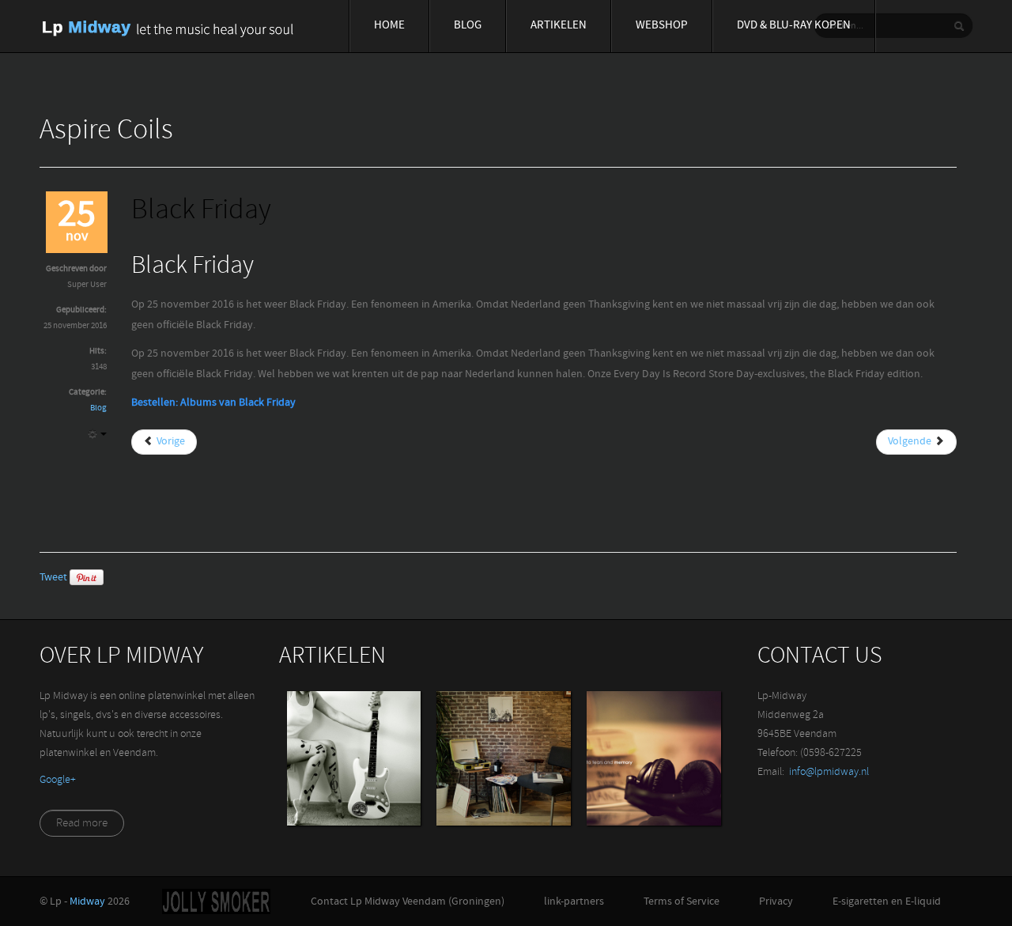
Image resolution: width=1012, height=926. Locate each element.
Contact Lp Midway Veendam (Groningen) (407, 902)
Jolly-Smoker (216, 901)
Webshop (662, 26)
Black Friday (201, 211)
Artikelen (559, 26)
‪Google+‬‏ (58, 780)
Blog (467, 26)
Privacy (776, 902)
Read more (82, 824)
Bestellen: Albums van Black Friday (213, 403)
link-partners (574, 902)
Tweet (53, 578)
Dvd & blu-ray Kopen (794, 26)
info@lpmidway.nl (829, 772)
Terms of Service (681, 902)
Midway (87, 902)
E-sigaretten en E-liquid (887, 902)
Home (389, 26)
